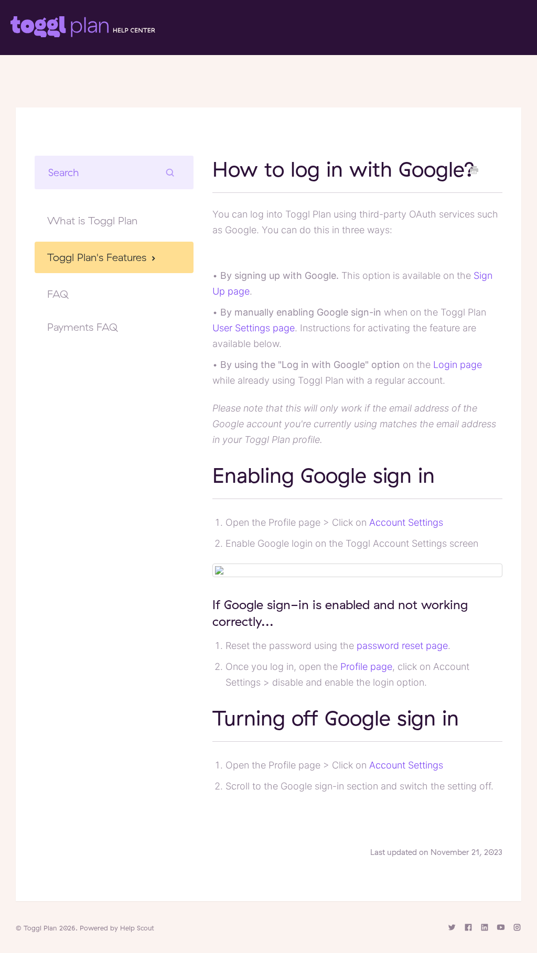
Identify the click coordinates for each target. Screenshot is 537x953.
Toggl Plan (40, 928)
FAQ (58, 293)
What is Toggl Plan (92, 220)
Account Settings (406, 522)
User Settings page (253, 327)
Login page (457, 364)
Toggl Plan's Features (98, 257)
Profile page (366, 666)
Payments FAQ (82, 326)
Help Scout (137, 928)
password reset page (402, 645)
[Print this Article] (474, 170)
